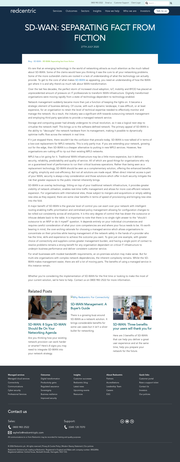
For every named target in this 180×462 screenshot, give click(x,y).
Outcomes (71, 11)
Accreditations (112, 383)
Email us (108, 3)
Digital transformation (50, 379)
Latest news (79, 387)
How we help (112, 11)
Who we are (129, 11)
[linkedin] (122, 422)
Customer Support (121, 3)
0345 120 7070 (77, 427)
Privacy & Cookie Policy (51, 446)
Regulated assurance (50, 387)
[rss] (132, 422)
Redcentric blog (81, 383)
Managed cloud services (19, 379)
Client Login (136, 3)
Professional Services (17, 394)
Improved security (49, 398)
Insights (97, 11)
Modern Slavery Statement (72, 446)
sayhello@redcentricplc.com (28, 433)
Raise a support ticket (148, 383)
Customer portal (146, 379)
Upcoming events (81, 390)
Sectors (85, 11)
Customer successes (82, 379)
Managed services (16, 375)
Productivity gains (48, 383)
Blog (30, 61)
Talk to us (161, 11)
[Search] (171, 3)
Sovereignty (46, 390)
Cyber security (14, 390)
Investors (145, 11)
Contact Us (144, 387)
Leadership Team (113, 387)
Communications (15, 387)
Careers (109, 390)
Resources (78, 394)
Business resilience (49, 394)
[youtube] (127, 422)
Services (57, 11)
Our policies (144, 394)
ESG (108, 394)
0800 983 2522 (97, 3)
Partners (109, 379)
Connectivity (13, 383)
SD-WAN (37, 61)
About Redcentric (114, 375)
